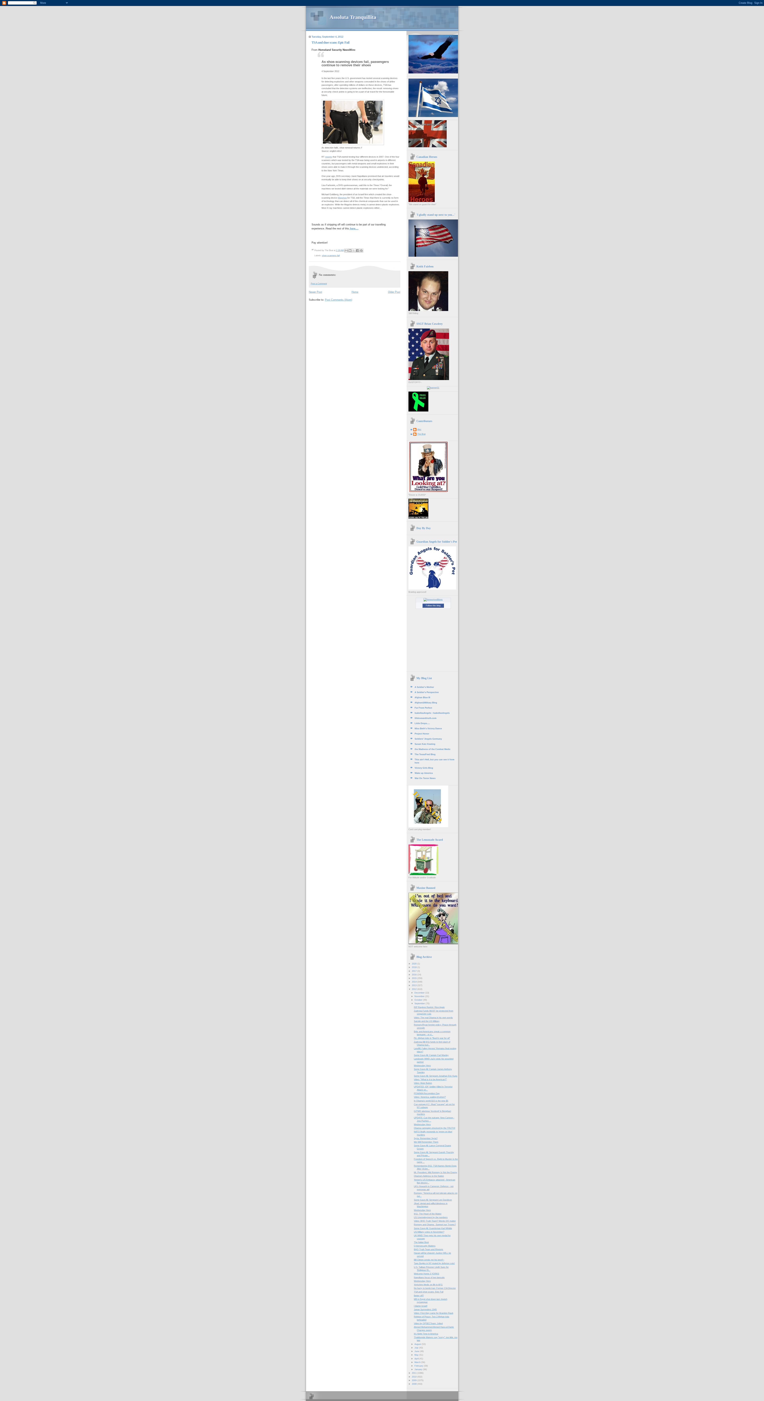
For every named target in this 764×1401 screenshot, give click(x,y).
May (416, 1355)
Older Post (394, 292)
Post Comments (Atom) (338, 299)
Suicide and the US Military (426, 1021)
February (419, 1366)
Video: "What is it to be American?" (430, 1079)
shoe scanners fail (331, 255)
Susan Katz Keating (425, 744)
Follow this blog (433, 605)
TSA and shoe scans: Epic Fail (428, 1292)
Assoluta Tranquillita (353, 17)
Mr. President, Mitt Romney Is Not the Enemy (435, 1172)
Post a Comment (319, 283)
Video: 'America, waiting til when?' (430, 1097)
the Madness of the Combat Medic (432, 749)
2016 (414, 974)
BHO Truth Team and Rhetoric (428, 1249)
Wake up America (424, 773)
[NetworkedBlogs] (433, 599)
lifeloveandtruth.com (426, 718)
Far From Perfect (423, 708)
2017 (414, 971)
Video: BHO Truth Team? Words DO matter (435, 1221)
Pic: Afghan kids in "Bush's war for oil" (432, 1038)
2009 (414, 1380)
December (419, 993)
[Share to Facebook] (358, 251)
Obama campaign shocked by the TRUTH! (434, 1128)
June (417, 1351)
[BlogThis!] (350, 251)
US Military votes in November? (429, 1232)
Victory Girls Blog (424, 768)
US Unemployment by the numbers (431, 1217)
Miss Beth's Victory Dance (428, 728)
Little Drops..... (422, 723)
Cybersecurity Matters (425, 1246)
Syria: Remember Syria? (426, 1138)
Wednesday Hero (422, 1065)
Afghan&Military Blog (426, 702)
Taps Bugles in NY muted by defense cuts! (434, 1263)
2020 (414, 963)
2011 (414, 1373)
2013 (414, 985)
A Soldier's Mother (424, 687)
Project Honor (422, 733)
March (417, 1362)
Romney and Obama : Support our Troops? (435, 1224)
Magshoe (342, 198)
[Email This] (346, 251)
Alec (419, 429)
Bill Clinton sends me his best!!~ (429, 1260)
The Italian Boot (421, 1242)
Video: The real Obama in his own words (433, 1017)
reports (328, 157)
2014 (414, 982)
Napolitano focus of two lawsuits (429, 1277)
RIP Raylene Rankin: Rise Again (429, 1007)
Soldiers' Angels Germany (428, 739)
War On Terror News (425, 778)
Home (355, 292)
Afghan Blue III (422, 697)
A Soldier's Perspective (427, 692)
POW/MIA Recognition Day (427, 1093)
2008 (414, 1384)
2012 (414, 989)
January (418, 1369)
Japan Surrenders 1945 (425, 1309)
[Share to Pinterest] (361, 251)
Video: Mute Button (423, 1083)
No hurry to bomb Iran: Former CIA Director (435, 1288)
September (420, 1003)
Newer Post (315, 292)
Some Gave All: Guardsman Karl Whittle (433, 1228)
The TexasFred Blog (425, 754)
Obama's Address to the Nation (429, 1176)
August (418, 1344)
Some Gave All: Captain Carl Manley (431, 1055)
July (416, 1347)
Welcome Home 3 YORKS (426, 1273)
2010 (414, 1377)
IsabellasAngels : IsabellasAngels (432, 713)
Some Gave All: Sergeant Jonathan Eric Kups (435, 1076)
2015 (414, 978)
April (416, 1358)
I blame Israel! (420, 1306)
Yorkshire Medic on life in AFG (428, 1284)
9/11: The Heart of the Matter (427, 1214)
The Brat (421, 434)
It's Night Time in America (426, 1334)
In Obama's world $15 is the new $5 (431, 1101)
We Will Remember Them (426, 1142)
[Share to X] (354, 251)
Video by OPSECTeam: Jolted (428, 1323)
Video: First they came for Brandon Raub (433, 1313)
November (419, 996)
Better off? (419, 1295)
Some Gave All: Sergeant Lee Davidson (433, 1200)
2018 (414, 967)
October (418, 1000)
